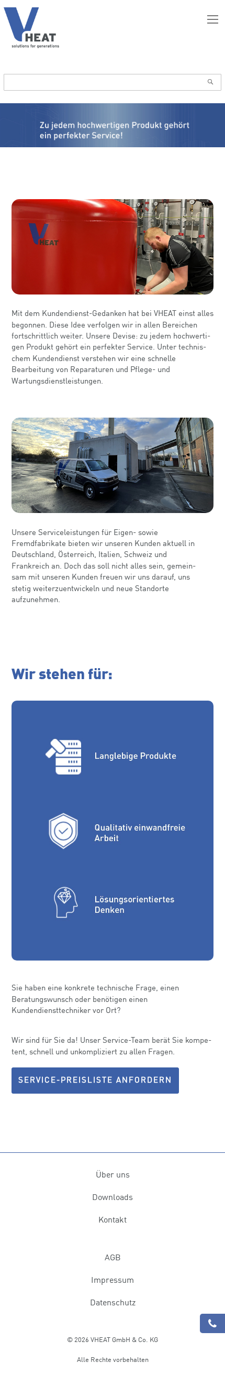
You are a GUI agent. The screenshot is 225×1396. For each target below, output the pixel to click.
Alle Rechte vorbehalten (113, 1359)
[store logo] (31, 27)
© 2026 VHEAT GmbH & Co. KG (112, 1339)
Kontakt (112, 1219)
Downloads (112, 1197)
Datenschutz (113, 1302)
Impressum (112, 1279)
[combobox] (113, 82)
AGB (113, 1257)
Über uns (113, 1174)
